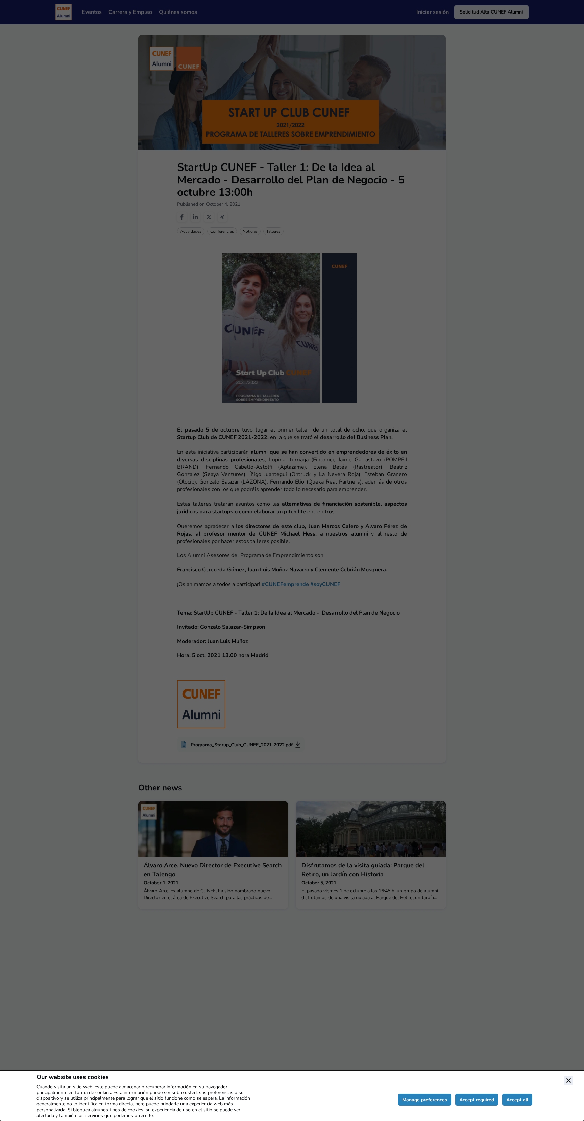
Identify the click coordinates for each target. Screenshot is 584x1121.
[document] (292, 1095)
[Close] (568, 1080)
